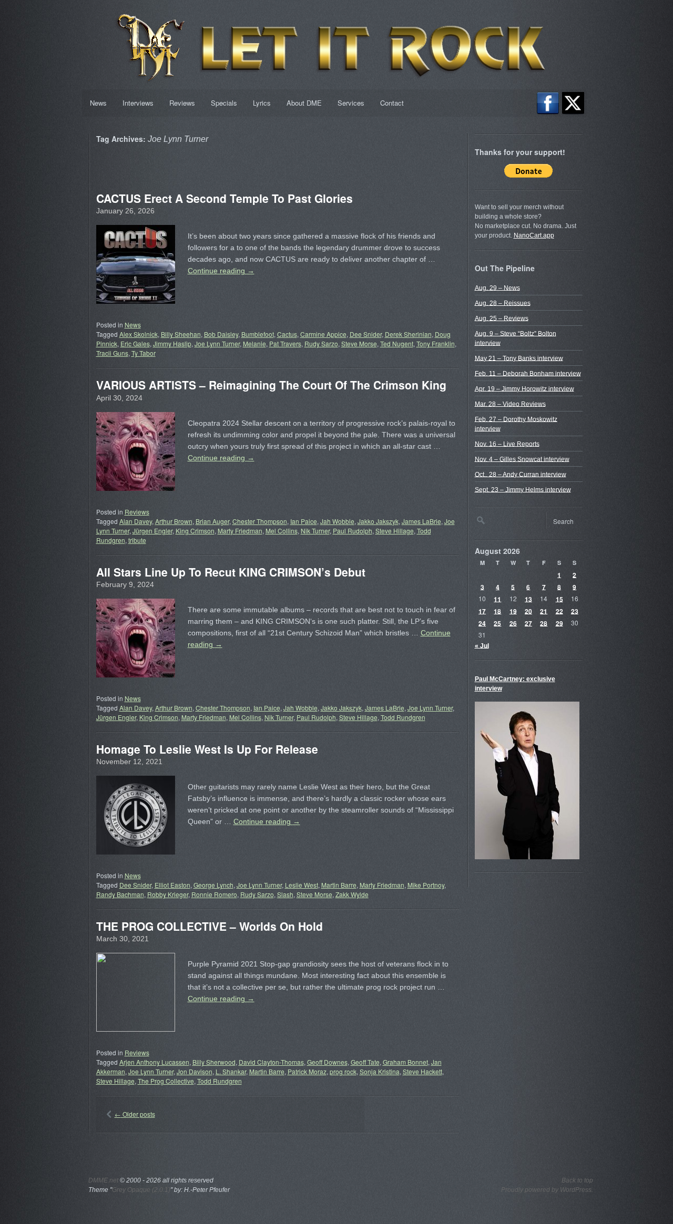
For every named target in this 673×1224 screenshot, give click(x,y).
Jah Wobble (337, 521)
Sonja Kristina (380, 1071)
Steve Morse (359, 343)
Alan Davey (135, 521)
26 (513, 623)
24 (482, 623)
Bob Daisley (221, 334)
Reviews (182, 103)
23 (574, 610)
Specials (224, 103)
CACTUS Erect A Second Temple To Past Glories (224, 198)
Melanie (254, 343)
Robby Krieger (167, 894)
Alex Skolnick (138, 334)
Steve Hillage (394, 530)
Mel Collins (282, 530)
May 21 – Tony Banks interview (519, 358)
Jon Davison (194, 1071)
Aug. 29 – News (497, 287)
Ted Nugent (396, 343)
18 (497, 610)
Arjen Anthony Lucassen (154, 1061)
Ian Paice (303, 521)
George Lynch (213, 884)
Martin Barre (338, 884)
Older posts (135, 1113)
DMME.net (103, 1180)
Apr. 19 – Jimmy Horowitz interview (524, 388)
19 (513, 610)
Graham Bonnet (405, 1061)
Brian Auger (212, 521)
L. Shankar (231, 1071)
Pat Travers (285, 343)
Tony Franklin (435, 343)
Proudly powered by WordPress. (547, 1190)
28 (543, 623)
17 (482, 610)
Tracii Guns (112, 352)
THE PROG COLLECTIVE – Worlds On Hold (209, 926)
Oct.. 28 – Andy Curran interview (520, 474)
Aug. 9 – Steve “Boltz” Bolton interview (515, 338)
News (98, 103)
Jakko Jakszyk (378, 521)
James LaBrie (421, 521)
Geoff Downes (327, 1061)
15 (559, 598)
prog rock (343, 1071)
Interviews (138, 103)
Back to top (577, 1180)
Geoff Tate (365, 1061)
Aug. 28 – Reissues (503, 302)
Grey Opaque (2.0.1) (141, 1190)
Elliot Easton (172, 884)
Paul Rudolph (352, 530)
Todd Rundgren (403, 717)
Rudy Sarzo (321, 343)
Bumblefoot (257, 334)
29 (559, 623)
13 (528, 598)
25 (497, 623)
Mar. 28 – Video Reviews (510, 403)
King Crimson (195, 530)
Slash (285, 894)
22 (559, 610)
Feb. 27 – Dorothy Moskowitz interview (516, 423)
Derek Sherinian (408, 334)
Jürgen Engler (152, 530)
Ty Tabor (143, 352)
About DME (304, 103)
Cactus (287, 334)
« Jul (482, 645)
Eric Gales (135, 343)
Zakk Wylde (352, 894)
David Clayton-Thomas (271, 1061)
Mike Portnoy (425, 884)
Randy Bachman (120, 894)
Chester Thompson (259, 521)
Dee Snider (366, 334)
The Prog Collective (166, 1080)
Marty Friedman (240, 530)
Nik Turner (315, 530)
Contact (392, 103)
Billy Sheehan (181, 334)
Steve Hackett (422, 1071)
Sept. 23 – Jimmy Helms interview (523, 489)
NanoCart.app (534, 235)
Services (351, 103)
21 (543, 610)
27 (528, 623)
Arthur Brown (173, 521)
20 (528, 610)
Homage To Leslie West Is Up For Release (207, 749)
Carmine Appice (323, 334)
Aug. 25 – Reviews (501, 318)
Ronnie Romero (214, 894)
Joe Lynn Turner (217, 343)
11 (497, 598)
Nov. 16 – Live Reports (507, 443)
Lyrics (262, 103)
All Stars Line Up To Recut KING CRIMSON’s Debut (230, 572)
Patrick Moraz (307, 1071)
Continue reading (221, 270)
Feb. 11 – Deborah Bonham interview (528, 373)
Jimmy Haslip (172, 343)
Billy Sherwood (214, 1061)
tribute (137, 540)
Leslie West (301, 884)
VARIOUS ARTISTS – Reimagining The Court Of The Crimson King (271, 385)
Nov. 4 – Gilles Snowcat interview (522, 458)
